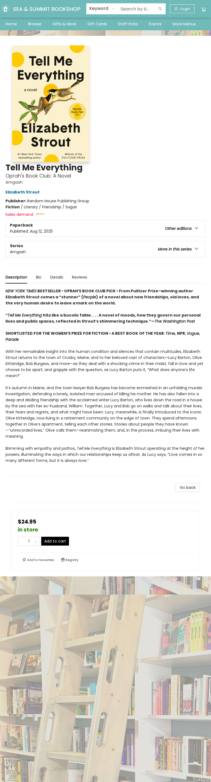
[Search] (160, 8)
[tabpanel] (105, 382)
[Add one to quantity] (36, 541)
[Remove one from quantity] (21, 541)
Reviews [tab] (79, 277)
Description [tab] (16, 277)
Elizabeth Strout (22, 192)
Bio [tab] (38, 277)
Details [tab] (56, 277)
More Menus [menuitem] (184, 24)
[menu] (105, 24)
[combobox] (102, 8)
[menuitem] (11, 24)
